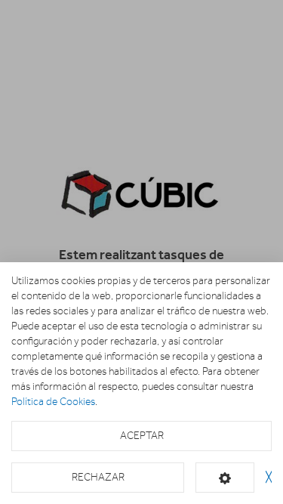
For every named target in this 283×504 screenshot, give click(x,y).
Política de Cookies (53, 401)
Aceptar (142, 435)
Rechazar (98, 477)
